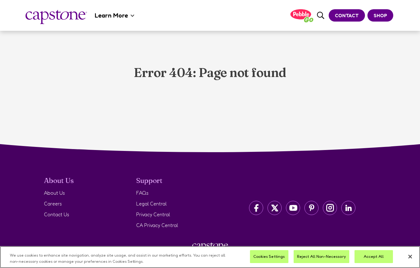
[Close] (410, 256)
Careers (53, 204)
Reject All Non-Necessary (321, 256)
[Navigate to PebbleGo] (301, 15)
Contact (347, 15)
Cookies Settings (269, 256)
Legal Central (151, 204)
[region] (210, 257)
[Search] (320, 15)
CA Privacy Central (157, 225)
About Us (54, 193)
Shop (380, 15)
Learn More (111, 15)
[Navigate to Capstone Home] (56, 17)
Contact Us (56, 214)
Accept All (374, 256)
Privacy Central (153, 214)
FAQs (142, 193)
